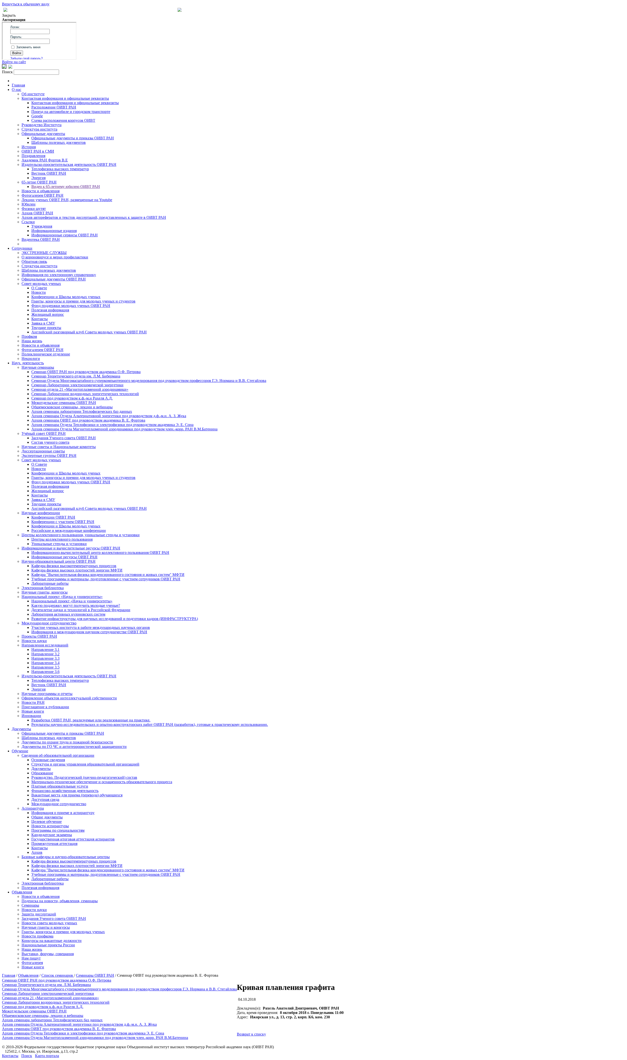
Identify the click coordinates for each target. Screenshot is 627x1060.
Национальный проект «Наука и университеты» (62, 597)
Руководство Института (41, 125)
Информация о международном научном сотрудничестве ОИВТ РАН (89, 632)
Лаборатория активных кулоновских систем (68, 614)
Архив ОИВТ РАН (37, 213)
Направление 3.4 (45, 663)
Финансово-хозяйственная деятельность (64, 791)
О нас (16, 89)
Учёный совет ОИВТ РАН (44, 433)
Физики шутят (34, 209)
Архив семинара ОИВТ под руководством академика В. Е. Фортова (88, 420)
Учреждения (41, 226)
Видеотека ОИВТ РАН (41, 239)
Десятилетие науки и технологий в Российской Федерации (80, 610)
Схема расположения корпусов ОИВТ (63, 120)
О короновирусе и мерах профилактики (55, 257)
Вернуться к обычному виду (25, 4)
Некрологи (31, 358)
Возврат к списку (251, 1034)
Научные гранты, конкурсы (45, 592)
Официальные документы (43, 134)
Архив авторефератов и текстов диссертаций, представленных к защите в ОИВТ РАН (94, 217)
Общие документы (47, 817)
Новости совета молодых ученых (49, 923)
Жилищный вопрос (47, 314)
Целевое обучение (46, 821)
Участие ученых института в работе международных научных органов (90, 627)
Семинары (30, 905)
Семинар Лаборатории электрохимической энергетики (77, 385)
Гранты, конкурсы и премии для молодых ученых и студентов (83, 301)
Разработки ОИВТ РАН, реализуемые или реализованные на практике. (90, 720)
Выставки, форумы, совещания (48, 954)
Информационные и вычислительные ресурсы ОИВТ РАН (71, 548)
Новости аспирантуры (50, 826)
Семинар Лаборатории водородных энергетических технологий (85, 394)
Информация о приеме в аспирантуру (63, 813)
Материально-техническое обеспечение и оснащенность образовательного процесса (101, 782)
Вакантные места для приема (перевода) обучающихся (76, 795)
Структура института (39, 129)
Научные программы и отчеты (47, 694)
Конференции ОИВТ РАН (53, 517)
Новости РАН (33, 702)
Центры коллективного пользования (62, 539)
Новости (38, 292)
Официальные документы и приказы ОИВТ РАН (72, 138)
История (29, 147)
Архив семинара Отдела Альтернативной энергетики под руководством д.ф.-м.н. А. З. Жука (108, 416)
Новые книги (33, 711)
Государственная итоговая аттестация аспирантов (73, 839)
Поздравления (33, 156)
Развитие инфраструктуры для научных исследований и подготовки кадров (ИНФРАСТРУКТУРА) (114, 619)
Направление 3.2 (45, 654)
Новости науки (34, 641)
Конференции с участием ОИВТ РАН (62, 522)
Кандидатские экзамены (51, 835)
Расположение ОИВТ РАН (53, 107)
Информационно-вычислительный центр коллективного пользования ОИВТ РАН (100, 552)
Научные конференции (41, 513)
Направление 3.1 (45, 649)
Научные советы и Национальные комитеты (59, 447)
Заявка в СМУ (43, 323)
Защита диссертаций (39, 914)
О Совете (39, 288)
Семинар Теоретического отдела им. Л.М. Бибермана (75, 376)
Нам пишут (31, 958)
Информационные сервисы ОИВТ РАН (64, 235)
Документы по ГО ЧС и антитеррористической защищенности (74, 746)
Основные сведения (48, 760)
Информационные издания (54, 231)
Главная (18, 85)
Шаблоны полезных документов (58, 142)
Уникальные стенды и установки (59, 544)
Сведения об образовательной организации (58, 755)
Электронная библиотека (43, 588)
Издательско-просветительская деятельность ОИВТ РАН (69, 164)
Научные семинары (38, 367)
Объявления (22, 892)
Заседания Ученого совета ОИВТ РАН (63, 438)
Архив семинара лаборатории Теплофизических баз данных (81, 411)
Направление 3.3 (45, 658)
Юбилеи (29, 204)
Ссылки (28, 222)
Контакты (39, 319)
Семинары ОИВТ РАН (95, 975)
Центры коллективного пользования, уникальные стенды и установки (81, 535)
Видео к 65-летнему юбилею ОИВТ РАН (65, 186)
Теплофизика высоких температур (60, 169)
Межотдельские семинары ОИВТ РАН (63, 403)
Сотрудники (22, 248)
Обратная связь (34, 261)
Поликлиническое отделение (46, 354)
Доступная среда (45, 799)
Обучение (20, 751)
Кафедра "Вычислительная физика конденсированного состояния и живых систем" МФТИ (107, 575)
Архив (36, 852)
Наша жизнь (32, 341)
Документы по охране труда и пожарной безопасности (67, 742)
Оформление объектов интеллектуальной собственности (69, 698)
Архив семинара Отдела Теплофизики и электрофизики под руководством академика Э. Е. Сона (112, 425)
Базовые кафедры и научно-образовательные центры (66, 857)
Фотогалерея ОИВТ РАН (42, 195)
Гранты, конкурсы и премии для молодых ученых (63, 932)
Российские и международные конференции (68, 530)
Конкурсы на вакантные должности (52, 940)
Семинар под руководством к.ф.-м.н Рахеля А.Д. (72, 398)
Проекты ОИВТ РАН (39, 636)
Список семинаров (57, 975)
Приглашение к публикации (45, 707)
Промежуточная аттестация (54, 843)
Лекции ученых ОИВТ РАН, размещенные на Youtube (67, 200)
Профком (29, 336)
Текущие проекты (46, 328)
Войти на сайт (14, 62)
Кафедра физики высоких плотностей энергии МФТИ (76, 570)
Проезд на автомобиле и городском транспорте (70, 112)
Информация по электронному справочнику (59, 275)
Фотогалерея (32, 963)
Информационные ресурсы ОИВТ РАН (64, 557)
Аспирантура (33, 808)
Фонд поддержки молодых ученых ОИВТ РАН (70, 306)
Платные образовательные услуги (59, 786)
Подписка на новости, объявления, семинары (60, 901)
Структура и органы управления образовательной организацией (85, 764)
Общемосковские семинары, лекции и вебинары (72, 407)
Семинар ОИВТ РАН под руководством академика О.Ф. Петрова (86, 372)
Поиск (26, 1056)
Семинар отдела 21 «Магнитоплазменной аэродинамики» (79, 389)
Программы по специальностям (57, 830)
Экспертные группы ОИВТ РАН (49, 455)
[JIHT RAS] (10, 67)
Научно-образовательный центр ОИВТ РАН (59, 561)
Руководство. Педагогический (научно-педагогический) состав (84, 777)
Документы (21, 729)
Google (37, 116)
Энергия (38, 178)
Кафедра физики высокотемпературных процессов (73, 566)
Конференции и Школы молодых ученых (65, 297)
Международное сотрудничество (49, 623)
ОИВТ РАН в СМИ (38, 151)
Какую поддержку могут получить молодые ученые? (75, 605)
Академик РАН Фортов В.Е (45, 160)
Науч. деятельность (28, 363)
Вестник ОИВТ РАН (48, 173)
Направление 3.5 (45, 667)
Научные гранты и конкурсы (46, 927)
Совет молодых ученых (41, 283)
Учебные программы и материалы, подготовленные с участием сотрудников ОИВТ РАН (105, 579)
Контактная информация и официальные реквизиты (65, 98)
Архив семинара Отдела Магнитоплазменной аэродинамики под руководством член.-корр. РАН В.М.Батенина (124, 429)
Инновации (31, 716)
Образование (42, 773)
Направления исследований (45, 645)
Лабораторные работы (50, 583)
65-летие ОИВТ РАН (39, 182)
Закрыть (9, 15)
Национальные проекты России (48, 945)
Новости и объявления (41, 191)
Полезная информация (50, 310)
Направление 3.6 (45, 672)
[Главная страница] (179, 10)
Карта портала (47, 1056)
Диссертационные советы (43, 451)
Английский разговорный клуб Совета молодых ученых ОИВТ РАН (89, 332)
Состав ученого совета (50, 442)
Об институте (33, 94)
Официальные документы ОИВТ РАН (54, 279)
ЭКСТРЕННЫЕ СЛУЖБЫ (44, 253)
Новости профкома (37, 936)
